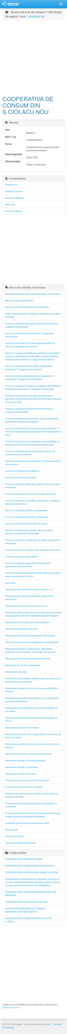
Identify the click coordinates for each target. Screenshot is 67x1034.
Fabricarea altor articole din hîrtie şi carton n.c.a (29, 589)
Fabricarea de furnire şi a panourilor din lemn (28, 658)
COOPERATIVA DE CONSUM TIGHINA (23, 859)
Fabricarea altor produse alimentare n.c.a (26, 606)
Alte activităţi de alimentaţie (19, 300)
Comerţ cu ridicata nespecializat (21, 556)
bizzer (13, 4)
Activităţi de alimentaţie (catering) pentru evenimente (32, 294)
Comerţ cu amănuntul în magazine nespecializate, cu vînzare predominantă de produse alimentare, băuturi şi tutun (33, 431)
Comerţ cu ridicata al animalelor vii (22, 471)
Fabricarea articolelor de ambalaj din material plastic (31, 642)
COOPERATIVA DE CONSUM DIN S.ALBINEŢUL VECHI (31, 872)
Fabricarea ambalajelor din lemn (21, 629)
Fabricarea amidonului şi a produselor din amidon (30, 635)
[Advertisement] (33, 57)
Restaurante (11, 829)
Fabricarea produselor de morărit (22, 727)
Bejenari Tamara (13, 191)
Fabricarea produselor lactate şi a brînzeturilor (28, 754)
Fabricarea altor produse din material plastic (27, 622)
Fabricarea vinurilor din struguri (21, 773)
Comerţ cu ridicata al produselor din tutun (26, 523)
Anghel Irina (11, 184)
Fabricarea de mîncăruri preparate (22, 665)
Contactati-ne (35, 16)
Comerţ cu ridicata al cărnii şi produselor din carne (30, 494)
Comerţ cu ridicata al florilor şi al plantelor (26, 510)
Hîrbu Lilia (10, 204)
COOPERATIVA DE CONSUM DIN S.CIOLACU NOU (29, 866)
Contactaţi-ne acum (11, 1007)
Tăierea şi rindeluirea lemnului (20, 843)
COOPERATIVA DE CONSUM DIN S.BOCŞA (26, 902)
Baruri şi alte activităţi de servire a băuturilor (27, 307)
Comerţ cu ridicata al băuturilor (21, 477)
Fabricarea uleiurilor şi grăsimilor (21, 767)
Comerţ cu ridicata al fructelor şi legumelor (27, 517)
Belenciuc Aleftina (14, 198)
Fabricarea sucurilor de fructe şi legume (25, 760)
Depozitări (10, 583)
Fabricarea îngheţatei (16, 672)
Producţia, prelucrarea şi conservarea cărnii (27, 823)
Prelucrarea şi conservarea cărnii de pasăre (27, 780)
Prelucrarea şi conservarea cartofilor (23, 787)
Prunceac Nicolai (13, 211)
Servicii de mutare (14, 836)
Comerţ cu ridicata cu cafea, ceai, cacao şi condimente (33, 550)
